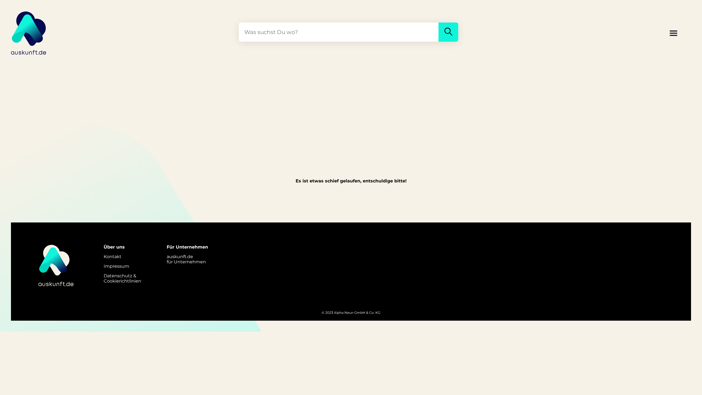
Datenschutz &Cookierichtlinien (122, 278)
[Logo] (29, 32)
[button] (673, 34)
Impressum (116, 266)
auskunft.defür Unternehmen (186, 259)
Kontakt (112, 256)
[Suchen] (448, 32)
